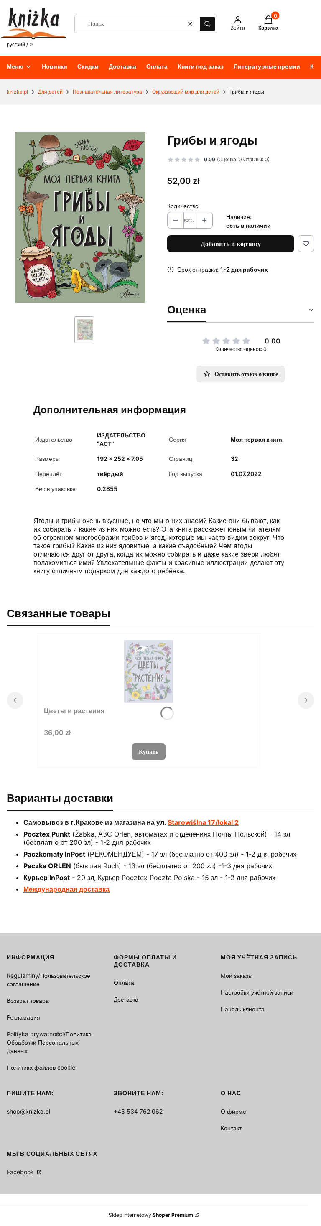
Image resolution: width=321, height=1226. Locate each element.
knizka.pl (17, 92)
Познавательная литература (107, 92)
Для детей (50, 92)
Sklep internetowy (151, 1215)
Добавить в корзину (231, 243)
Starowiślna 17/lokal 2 (203, 822)
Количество (183, 205)
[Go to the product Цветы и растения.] (148, 671)
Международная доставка (66, 889)
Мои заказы (236, 975)
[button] (207, 24)
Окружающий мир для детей (185, 92)
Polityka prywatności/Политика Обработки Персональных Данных (49, 1042)
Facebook (21, 1171)
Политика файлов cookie (41, 1067)
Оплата (124, 982)
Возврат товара (28, 1000)
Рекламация (23, 1017)
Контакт (231, 1128)
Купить (148, 751)
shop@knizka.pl (28, 1111)
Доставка (126, 999)
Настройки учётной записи (257, 992)
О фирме (233, 1111)
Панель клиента (243, 1008)
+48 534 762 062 (138, 1111)
